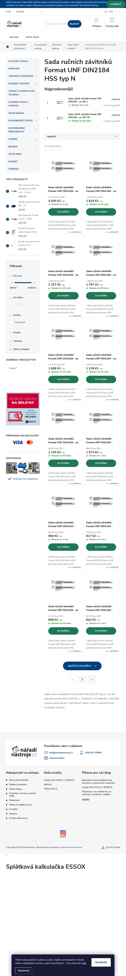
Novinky (14, 37)
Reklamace (14, 800)
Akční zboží (32, 37)
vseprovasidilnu (56, 758)
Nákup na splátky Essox (20, 805)
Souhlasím (101, 962)
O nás (8, 11)
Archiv (85, 799)
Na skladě (20, 304)
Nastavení (23, 970)
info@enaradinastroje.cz (61, 752)
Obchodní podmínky (18, 780)
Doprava (13, 813)
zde (84, 963)
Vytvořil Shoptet (113, 847)
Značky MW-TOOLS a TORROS (59, 780)
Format (20, 322)
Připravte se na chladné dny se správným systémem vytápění (96, 793)
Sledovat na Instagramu (25, 479)
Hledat (74, 24)
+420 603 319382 (93, 752)
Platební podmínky (18, 784)
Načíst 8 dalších (80, 666)
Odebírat (115, 4)
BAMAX (48, 784)
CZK (111, 11)
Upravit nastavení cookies (70, 847)
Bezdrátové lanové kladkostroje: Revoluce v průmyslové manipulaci (98, 781)
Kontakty (20, 11)
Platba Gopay (15, 789)
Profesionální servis (18, 818)
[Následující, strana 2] (82, 679)
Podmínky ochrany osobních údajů (22, 794)
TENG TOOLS (50, 788)
